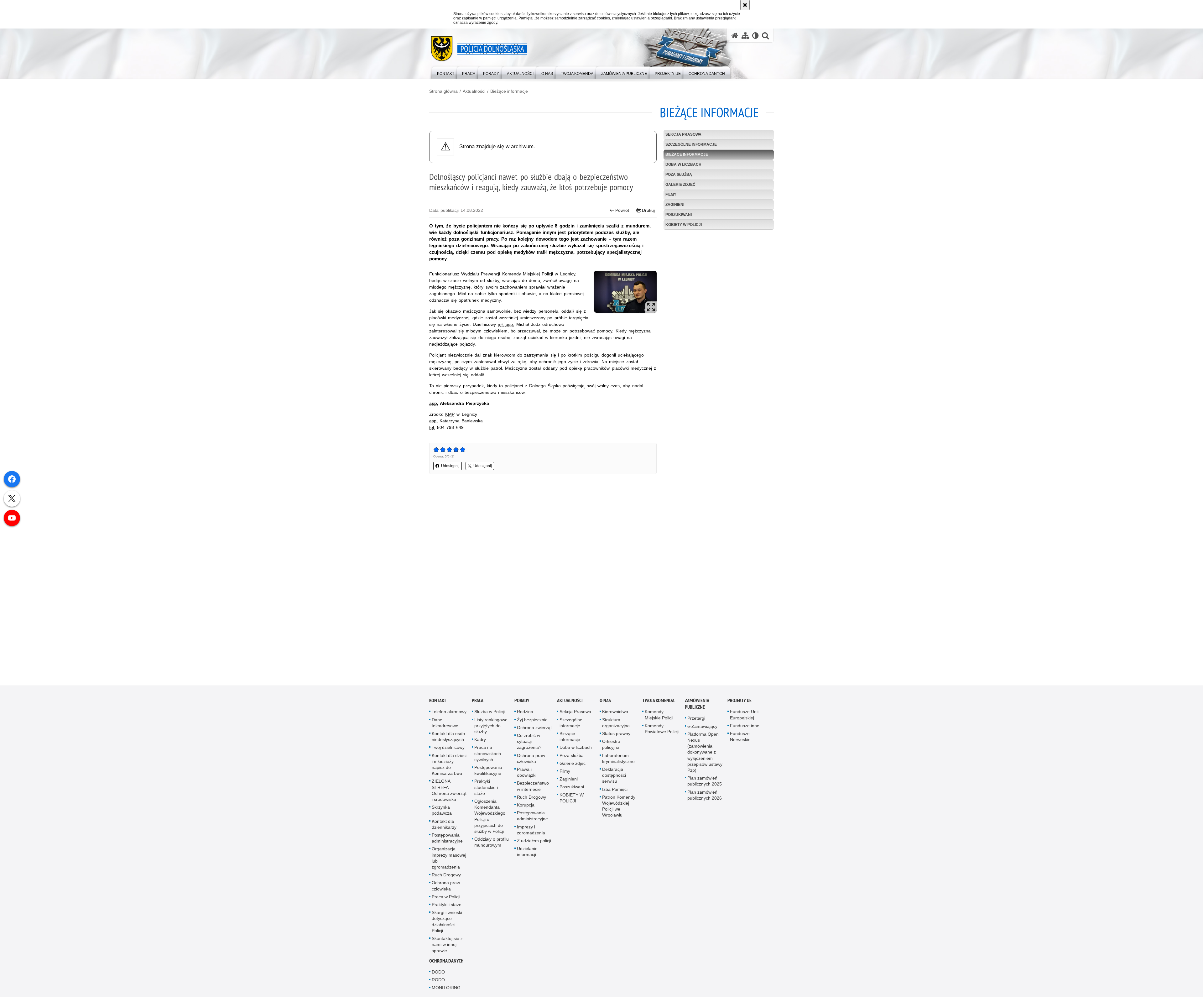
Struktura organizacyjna (616, 723)
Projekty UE (739, 701)
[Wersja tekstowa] (755, 35)
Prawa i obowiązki (526, 773)
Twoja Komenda (658, 701)
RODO (438, 981)
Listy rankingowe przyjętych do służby (491, 726)
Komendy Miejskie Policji (659, 715)
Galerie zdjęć (680, 184)
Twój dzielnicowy (448, 748)
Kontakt (437, 701)
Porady (521, 701)
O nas (605, 701)
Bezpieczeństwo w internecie (533, 787)
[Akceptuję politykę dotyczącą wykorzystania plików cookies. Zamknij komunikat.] (745, 5)
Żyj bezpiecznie (532, 720)
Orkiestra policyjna (611, 745)
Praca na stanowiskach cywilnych (487, 754)
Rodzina (525, 712)
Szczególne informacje (691, 144)
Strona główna (443, 91)
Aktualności (474, 91)
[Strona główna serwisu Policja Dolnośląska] (735, 35)
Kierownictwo (615, 712)
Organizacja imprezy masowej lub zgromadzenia (449, 859)
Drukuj (648, 210)
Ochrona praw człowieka (446, 886)
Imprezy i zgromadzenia (531, 830)
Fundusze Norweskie (740, 737)
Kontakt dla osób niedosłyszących (448, 737)
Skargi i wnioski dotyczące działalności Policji (447, 922)
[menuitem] (445, 72)
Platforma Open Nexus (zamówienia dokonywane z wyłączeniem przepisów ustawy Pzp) (704, 753)
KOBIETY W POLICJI (683, 224)
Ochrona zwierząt (534, 728)
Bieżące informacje (509, 91)
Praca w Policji (446, 897)
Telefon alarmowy (449, 712)
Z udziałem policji (534, 841)
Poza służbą (678, 174)
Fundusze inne (744, 726)
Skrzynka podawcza (442, 811)
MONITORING (446, 988)
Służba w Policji (489, 712)
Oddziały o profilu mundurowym (491, 843)
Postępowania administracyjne (447, 839)
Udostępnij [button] (450, 466)
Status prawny (616, 734)
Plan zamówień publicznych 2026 (704, 796)
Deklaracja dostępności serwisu (614, 776)
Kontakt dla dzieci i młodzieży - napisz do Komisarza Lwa (449, 765)
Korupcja (525, 806)
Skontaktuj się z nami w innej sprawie (447, 945)
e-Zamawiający (702, 727)
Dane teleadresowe (445, 723)
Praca (477, 701)
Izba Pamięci (615, 790)
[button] (765, 35)
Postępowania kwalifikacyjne (488, 771)
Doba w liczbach (683, 164)
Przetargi (696, 719)
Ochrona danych (446, 962)
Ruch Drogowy (446, 876)
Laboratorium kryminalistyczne (618, 759)
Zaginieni (674, 204)
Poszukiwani (678, 214)
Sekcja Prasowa (683, 134)
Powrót (622, 210)
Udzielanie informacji (527, 852)
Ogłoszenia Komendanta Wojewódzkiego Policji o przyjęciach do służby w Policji (489, 817)
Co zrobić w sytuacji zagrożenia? (529, 742)
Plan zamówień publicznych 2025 (704, 782)
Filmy (670, 194)
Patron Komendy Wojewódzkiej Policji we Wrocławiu (618, 807)
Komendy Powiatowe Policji (662, 729)
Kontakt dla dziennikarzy (444, 825)
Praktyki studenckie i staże (486, 788)
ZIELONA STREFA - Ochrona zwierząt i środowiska (449, 791)
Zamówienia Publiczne (697, 705)
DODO (438, 973)
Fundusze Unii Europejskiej (744, 715)
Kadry (480, 740)
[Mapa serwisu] (745, 35)
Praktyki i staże (446, 905)
